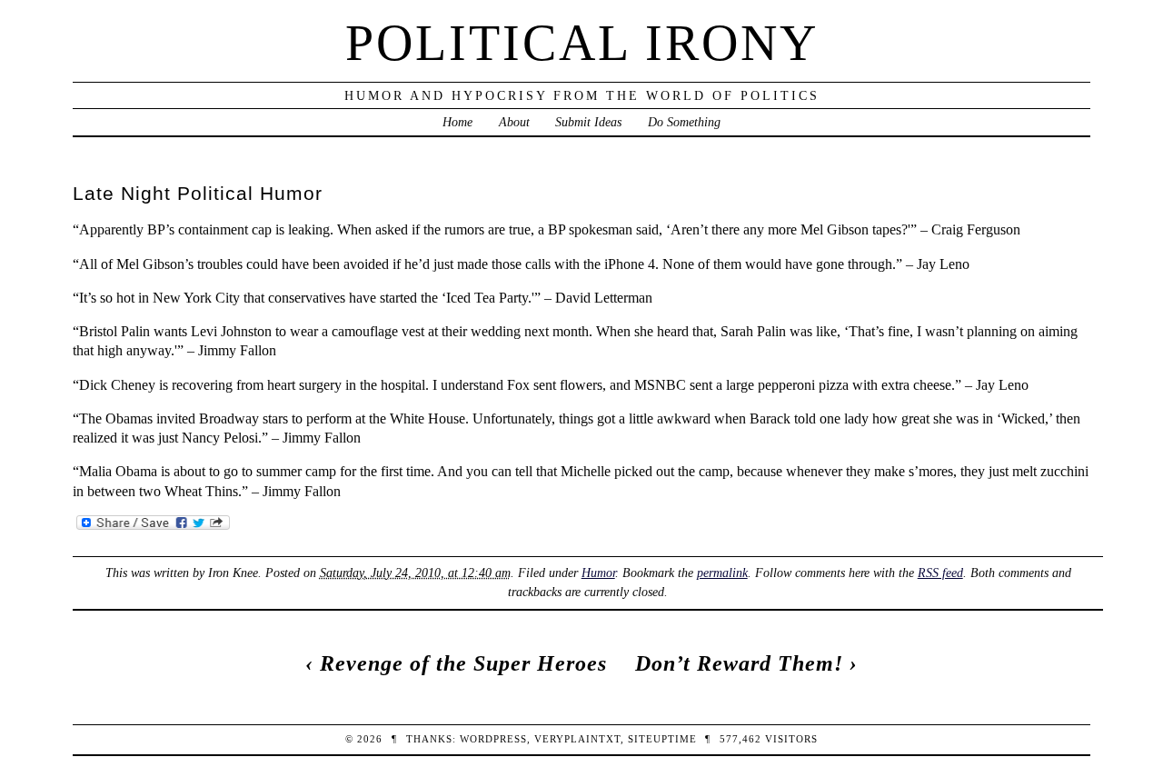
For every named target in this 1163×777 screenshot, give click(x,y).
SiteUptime (662, 738)
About (514, 122)
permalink (722, 572)
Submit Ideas (588, 122)
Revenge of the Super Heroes (463, 663)
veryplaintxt (577, 738)
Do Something (684, 122)
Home (457, 122)
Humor (598, 572)
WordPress (493, 738)
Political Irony (582, 43)
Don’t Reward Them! (739, 663)
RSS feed (940, 572)
